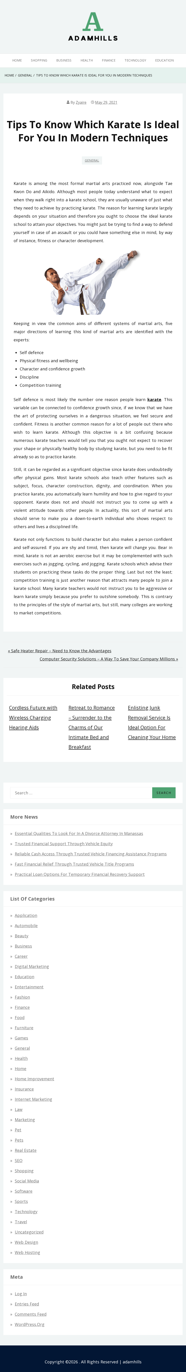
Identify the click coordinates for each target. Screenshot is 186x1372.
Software (23, 1191)
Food (19, 1017)
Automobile (26, 925)
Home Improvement (34, 1078)
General (92, 160)
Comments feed (30, 1314)
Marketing (25, 1119)
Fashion (22, 997)
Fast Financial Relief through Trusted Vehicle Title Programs (74, 864)
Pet (18, 1130)
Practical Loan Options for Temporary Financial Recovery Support (80, 874)
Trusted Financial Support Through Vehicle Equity (64, 843)
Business (63, 60)
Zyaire (81, 102)
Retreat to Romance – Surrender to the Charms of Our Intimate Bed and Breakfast (92, 727)
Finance (108, 60)
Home (17, 60)
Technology (135, 60)
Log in (21, 1293)
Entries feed (27, 1304)
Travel (21, 1221)
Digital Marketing (32, 966)
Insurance (24, 1089)
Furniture (24, 1027)
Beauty (21, 935)
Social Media (27, 1181)
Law (18, 1109)
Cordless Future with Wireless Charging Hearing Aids (33, 717)
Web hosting (27, 1252)
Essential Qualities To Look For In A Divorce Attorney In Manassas (79, 833)
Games (21, 1038)
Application (26, 915)
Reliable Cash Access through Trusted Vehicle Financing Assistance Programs (91, 854)
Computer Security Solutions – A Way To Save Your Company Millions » (109, 659)
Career (21, 956)
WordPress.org (29, 1324)
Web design (26, 1242)
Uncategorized (29, 1232)
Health (87, 60)
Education (164, 60)
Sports (21, 1201)
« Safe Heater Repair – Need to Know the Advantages (59, 650)
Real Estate (26, 1150)
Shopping (39, 60)
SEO (18, 1160)
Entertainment (29, 987)
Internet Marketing (33, 1099)
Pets (19, 1140)
